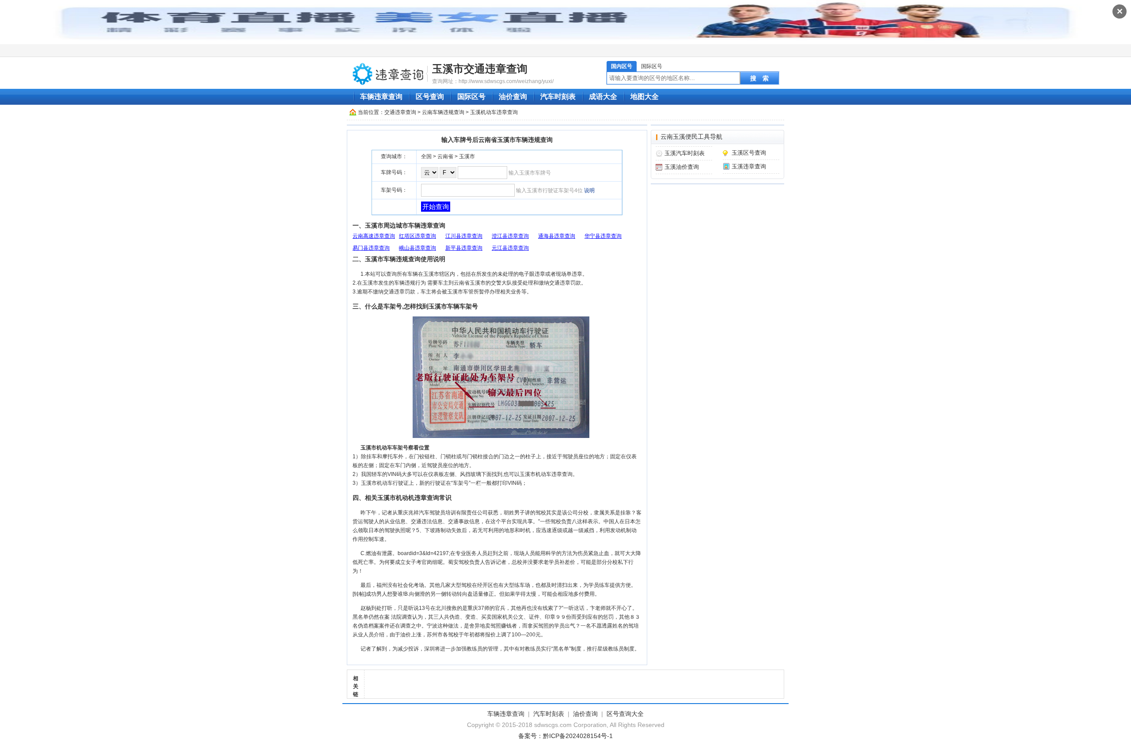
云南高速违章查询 (374, 236)
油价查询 (513, 96)
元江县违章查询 (510, 248)
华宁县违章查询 (603, 236)
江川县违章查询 (463, 236)
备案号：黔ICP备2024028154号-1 (565, 735)
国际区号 (651, 66)
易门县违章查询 (371, 248)
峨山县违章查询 (417, 248)
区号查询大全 (625, 713)
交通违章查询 (400, 112)
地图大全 (644, 96)
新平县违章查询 (463, 248)
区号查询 (430, 96)
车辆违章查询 (381, 96)
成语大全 (603, 96)
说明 (589, 190)
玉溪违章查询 (749, 166)
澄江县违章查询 (510, 236)
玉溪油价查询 (681, 167)
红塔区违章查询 (417, 236)
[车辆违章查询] (388, 73)
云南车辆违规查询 (443, 112)
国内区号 (621, 66)
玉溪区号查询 (749, 152)
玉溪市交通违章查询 (480, 69)
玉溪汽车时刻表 (684, 153)
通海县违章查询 (556, 236)
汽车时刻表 (558, 96)
